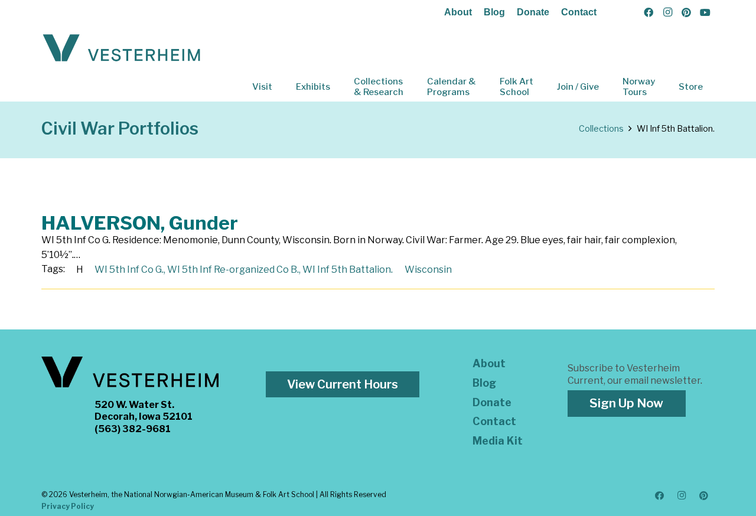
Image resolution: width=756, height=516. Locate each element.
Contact (579, 12)
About (458, 12)
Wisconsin (428, 269)
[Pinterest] (686, 12)
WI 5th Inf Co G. (129, 269)
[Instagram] (667, 12)
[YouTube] (705, 12)
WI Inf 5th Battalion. (347, 269)
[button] (280, 86)
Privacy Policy (67, 506)
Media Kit (497, 441)
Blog (494, 12)
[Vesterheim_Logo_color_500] (121, 48)
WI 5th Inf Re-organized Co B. (233, 269)
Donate (533, 12)
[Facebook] (648, 12)
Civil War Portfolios (119, 128)
